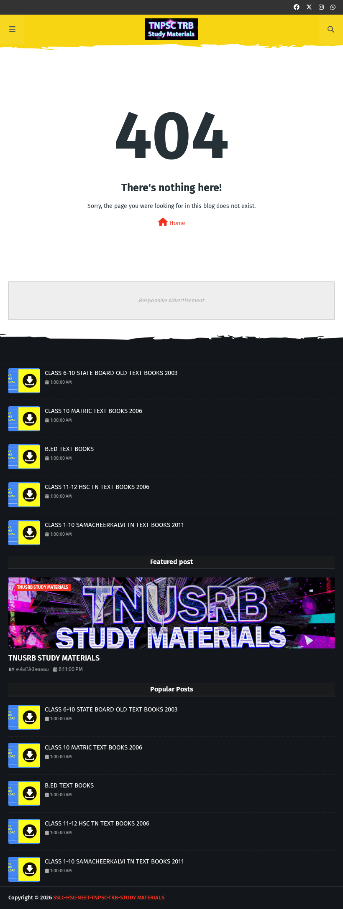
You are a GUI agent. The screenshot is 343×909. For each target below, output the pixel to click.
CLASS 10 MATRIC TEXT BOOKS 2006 (93, 411)
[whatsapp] (333, 7)
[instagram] (321, 7)
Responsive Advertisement (172, 300)
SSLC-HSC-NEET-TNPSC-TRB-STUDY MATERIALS (108, 897)
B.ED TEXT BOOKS (69, 449)
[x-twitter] (309, 7)
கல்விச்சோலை (32, 669)
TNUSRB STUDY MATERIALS (54, 658)
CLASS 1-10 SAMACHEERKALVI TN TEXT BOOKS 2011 (114, 525)
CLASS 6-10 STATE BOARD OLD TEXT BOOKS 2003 (111, 373)
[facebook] (296, 7)
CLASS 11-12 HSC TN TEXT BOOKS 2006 (97, 487)
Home (176, 223)
